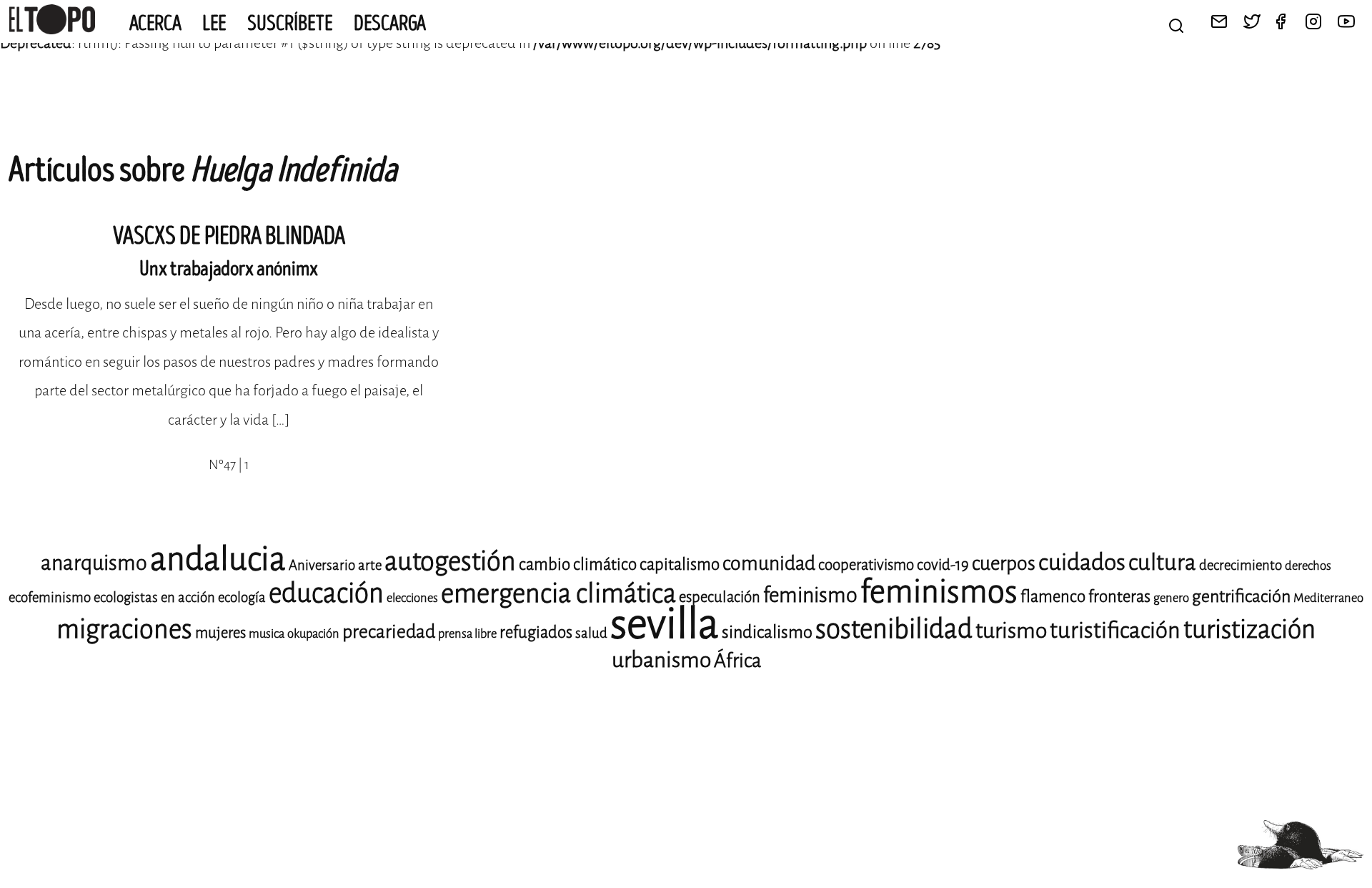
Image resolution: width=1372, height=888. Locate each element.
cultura (1162, 562)
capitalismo (680, 564)
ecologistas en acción (154, 597)
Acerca (155, 23)
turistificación (1115, 630)
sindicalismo (767, 632)
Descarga (390, 23)
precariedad (388, 631)
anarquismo (94, 563)
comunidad (768, 563)
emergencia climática (558, 593)
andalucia (218, 559)
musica (266, 634)
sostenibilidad (894, 628)
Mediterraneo (1328, 598)
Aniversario (322, 565)
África (737, 661)
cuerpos (1003, 563)
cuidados (1081, 562)
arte (370, 565)
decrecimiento (1240, 565)
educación (326, 593)
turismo (1011, 630)
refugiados (535, 632)
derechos (1308, 566)
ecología (242, 597)
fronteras (1119, 596)
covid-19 (943, 565)
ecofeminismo (50, 597)
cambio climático (578, 564)
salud (591, 633)
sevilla (664, 623)
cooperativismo (866, 565)
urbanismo (661, 660)
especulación (719, 597)
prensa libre (467, 634)
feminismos (939, 592)
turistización (1249, 629)
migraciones (124, 629)
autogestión (450, 561)
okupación (313, 634)
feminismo (810, 595)
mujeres (220, 633)
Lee (214, 23)
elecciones (412, 598)
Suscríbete (290, 23)
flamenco (1052, 596)
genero (1171, 598)
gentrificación (1241, 596)
